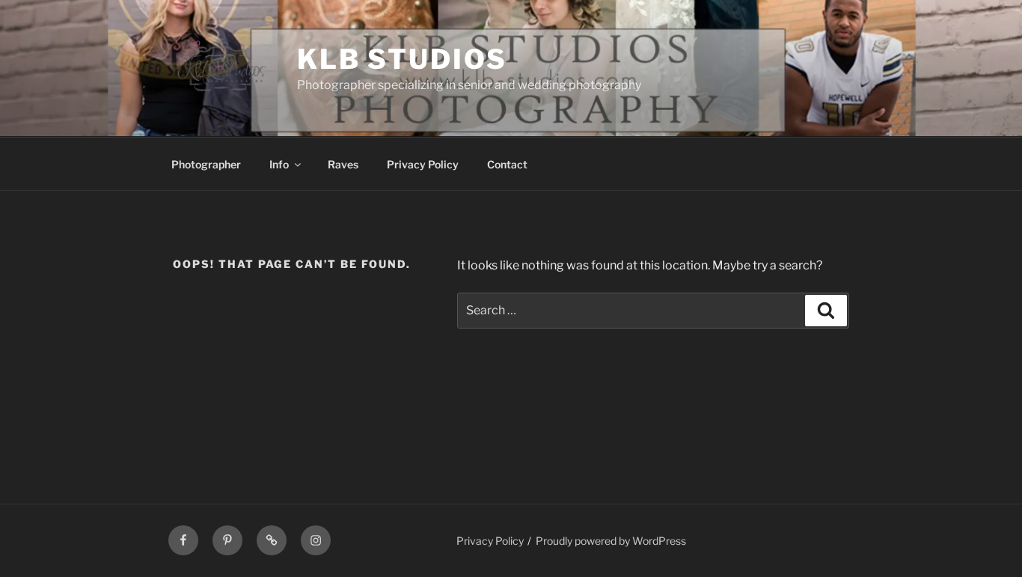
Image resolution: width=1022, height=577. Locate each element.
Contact (507, 164)
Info (279, 164)
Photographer (206, 164)
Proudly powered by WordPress (611, 540)
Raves (343, 164)
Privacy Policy (423, 164)
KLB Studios (402, 59)
